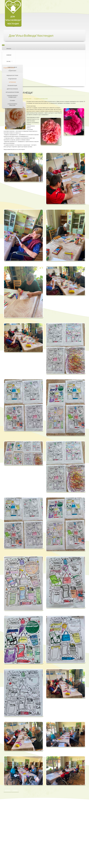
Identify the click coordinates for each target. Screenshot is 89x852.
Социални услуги (8, 67)
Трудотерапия (12, 78)
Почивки (12, 100)
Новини (8, 55)
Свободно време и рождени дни (12, 96)
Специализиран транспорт (12, 104)
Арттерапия (12, 82)
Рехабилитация (12, 85)
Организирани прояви (12, 92)
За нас (9, 61)
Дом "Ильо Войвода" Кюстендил (31, 36)
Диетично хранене (12, 89)
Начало (8, 48)
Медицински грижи (12, 75)
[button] (23, 168)
